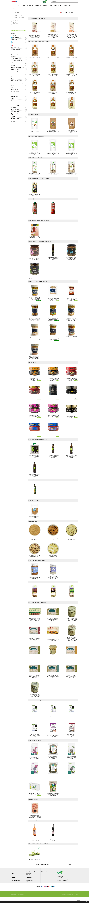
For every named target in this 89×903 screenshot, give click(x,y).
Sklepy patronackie (29, 880)
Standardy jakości (15, 879)
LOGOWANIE (71, 5)
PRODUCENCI (38, 5)
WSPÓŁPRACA (25, 5)
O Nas (13, 871)
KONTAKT (60, 5)
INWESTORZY (45, 5)
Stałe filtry (17, 12)
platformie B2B (70, 894)
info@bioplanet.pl (63, 880)
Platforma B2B (29, 873)
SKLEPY (55, 5)
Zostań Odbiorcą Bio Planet (31, 871)
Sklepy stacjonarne (29, 879)
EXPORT (65, 5)
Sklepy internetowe (29, 881)
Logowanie (28, 874)
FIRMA (19, 5)
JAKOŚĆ (50, 5)
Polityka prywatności (44, 871)
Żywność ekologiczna (16, 880)
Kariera (13, 873)
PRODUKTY (31, 5)
